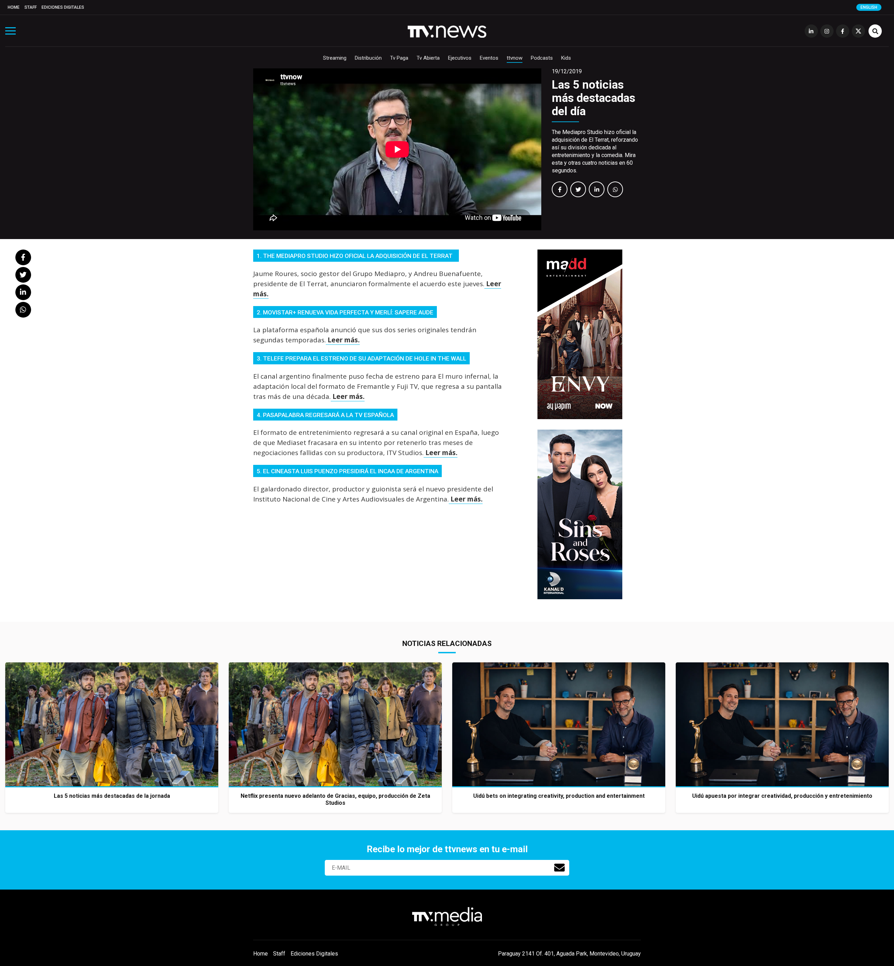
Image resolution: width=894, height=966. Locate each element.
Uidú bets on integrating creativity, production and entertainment (559, 796)
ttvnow (514, 58)
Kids (566, 58)
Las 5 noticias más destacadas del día (593, 98)
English (868, 7)
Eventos (489, 58)
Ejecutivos (459, 58)
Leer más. (343, 339)
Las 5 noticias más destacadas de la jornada (112, 796)
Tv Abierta (428, 58)
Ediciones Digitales (63, 7)
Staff (30, 7)
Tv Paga (399, 58)
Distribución (368, 58)
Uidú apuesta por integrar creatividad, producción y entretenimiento (782, 796)
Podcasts (542, 58)
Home (14, 7)
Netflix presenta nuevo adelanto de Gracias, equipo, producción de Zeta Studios (335, 799)
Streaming (334, 58)
